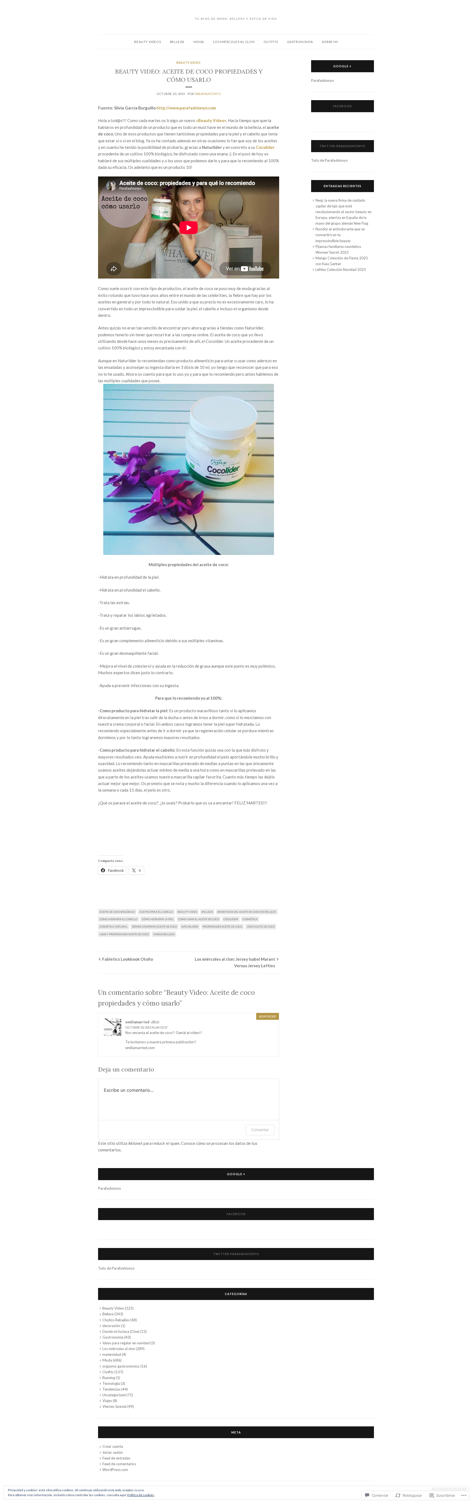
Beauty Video (188, 62)
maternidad (111, 1354)
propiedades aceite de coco (222, 926)
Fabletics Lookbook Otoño (127, 959)
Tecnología (111, 1383)
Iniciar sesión (112, 1452)
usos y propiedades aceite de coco (124, 934)
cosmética (250, 919)
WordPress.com (115, 1469)
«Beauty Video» (211, 120)
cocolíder (230, 919)
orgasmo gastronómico (121, 1366)
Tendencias (111, 1389)
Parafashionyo (208, 93)
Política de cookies (140, 1495)
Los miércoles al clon (234, 42)
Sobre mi (330, 42)
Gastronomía (300, 42)
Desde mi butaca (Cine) (120, 1331)
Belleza (177, 42)
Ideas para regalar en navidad (126, 1343)
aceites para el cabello (156, 911)
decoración (111, 1326)
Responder (267, 1016)
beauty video (187, 911)
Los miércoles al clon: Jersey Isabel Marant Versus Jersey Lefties (235, 962)
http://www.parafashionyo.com (186, 107)
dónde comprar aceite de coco (154, 926)
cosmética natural (113, 926)
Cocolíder (265, 147)
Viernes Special (114, 1406)
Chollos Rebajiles (115, 1320)
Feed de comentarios (119, 1464)
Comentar (260, 1129)
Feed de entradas (116, 1458)
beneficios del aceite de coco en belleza (246, 911)
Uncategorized (114, 1395)
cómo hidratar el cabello (118, 919)
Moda (198, 42)
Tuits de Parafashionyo (329, 160)
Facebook (342, 106)
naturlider (189, 926)
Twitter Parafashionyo (342, 146)
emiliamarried (137, 1022)
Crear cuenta (112, 1446)
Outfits (271, 42)
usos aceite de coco (261, 926)
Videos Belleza (164, 934)
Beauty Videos (147, 42)
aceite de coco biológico (117, 911)
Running (108, 1377)
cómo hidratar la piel (158, 919)
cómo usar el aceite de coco (198, 919)
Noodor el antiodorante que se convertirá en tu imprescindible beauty (340, 235)
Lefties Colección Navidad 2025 (340, 269)
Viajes (107, 1400)
